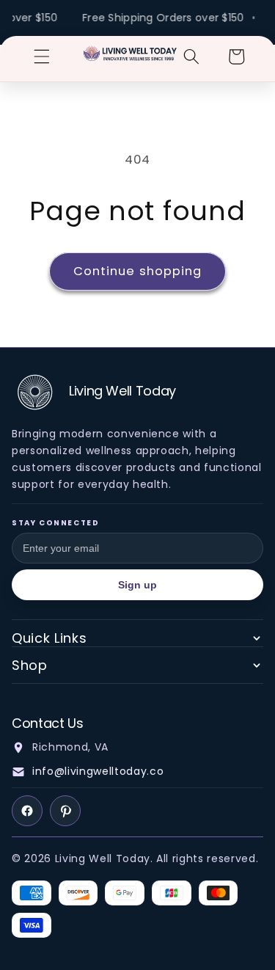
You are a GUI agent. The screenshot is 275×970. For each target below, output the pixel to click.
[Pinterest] (65, 810)
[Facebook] (27, 810)
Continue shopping (137, 271)
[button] (41, 56)
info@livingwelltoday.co (98, 771)
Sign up (138, 585)
